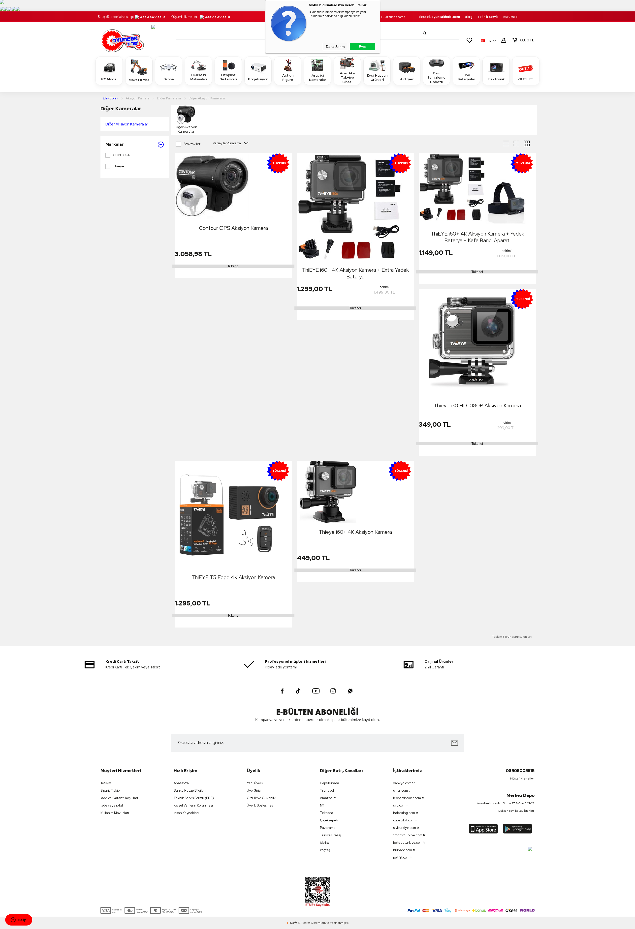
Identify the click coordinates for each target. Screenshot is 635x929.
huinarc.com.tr (404, 850)
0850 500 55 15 (152, 17)
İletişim (105, 783)
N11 (322, 805)
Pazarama (328, 828)
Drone (168, 79)
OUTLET (526, 79)
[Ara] (425, 33)
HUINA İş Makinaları (198, 77)
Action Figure (287, 77)
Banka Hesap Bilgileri (190, 790)
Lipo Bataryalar (466, 77)
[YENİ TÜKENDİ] (212, 186)
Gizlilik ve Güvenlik (261, 798)
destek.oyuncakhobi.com (439, 17)
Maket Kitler (139, 80)
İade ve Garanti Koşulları (119, 798)
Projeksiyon (258, 79)
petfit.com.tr (403, 857)
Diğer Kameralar (120, 108)
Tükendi (233, 266)
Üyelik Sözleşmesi (260, 805)
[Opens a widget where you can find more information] (18, 920)
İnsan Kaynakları (186, 813)
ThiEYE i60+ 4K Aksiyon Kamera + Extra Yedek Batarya (355, 273)
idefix (324, 842)
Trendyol (327, 790)
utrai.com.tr (402, 790)
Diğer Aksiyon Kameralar (126, 124)
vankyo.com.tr (404, 783)
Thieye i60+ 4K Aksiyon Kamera (355, 532)
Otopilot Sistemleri (228, 77)
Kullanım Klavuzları (114, 813)
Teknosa (326, 813)
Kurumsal (510, 17)
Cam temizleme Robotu (436, 77)
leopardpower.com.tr (408, 798)
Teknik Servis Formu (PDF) (194, 798)
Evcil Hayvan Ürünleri (377, 77)
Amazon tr (328, 798)
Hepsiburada (329, 783)
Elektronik (496, 79)
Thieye (118, 166)
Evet (362, 47)
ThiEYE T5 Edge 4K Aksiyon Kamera (233, 577)
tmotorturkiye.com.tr (409, 835)
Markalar (114, 144)
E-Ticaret (304, 923)
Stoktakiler (192, 144)
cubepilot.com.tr (405, 820)
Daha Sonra (335, 47)
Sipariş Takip (110, 790)
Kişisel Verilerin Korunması (193, 805)
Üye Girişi (254, 790)
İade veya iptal (111, 805)
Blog (468, 17)
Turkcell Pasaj (330, 835)
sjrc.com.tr (401, 805)
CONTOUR (121, 155)
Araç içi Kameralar (317, 77)
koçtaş (325, 850)
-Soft (292, 923)
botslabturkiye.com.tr (409, 842)
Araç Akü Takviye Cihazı (347, 77)
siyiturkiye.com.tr (406, 828)
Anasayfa (181, 783)
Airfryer (407, 79)
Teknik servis (487, 17)
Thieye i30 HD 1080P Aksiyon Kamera (477, 405)
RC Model (109, 79)
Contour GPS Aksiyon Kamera (233, 228)
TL (527, 40)
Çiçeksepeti (329, 820)
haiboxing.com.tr (405, 813)
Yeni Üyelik (255, 783)
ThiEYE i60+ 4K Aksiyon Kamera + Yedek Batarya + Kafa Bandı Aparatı (477, 237)
